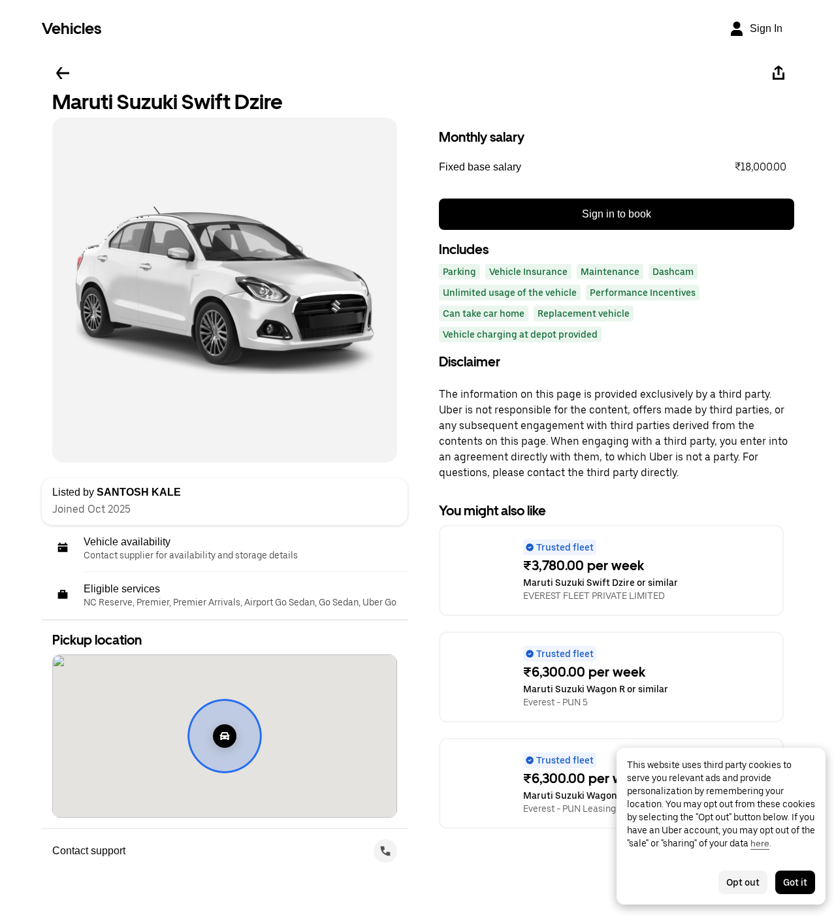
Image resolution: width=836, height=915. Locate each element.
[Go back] (62, 73)
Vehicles (71, 28)
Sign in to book (616, 213)
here (759, 843)
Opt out (743, 882)
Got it (795, 882)
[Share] (778, 73)
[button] (616, 167)
